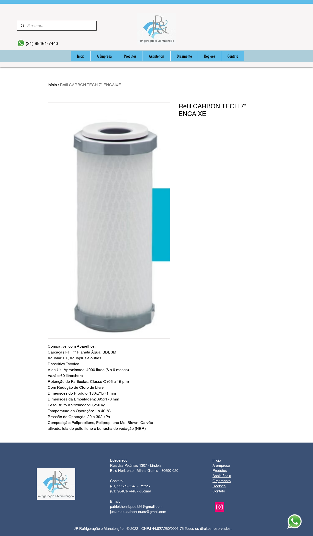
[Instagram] (219, 507)
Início (52, 84)
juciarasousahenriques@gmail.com (138, 512)
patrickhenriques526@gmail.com (136, 506)
